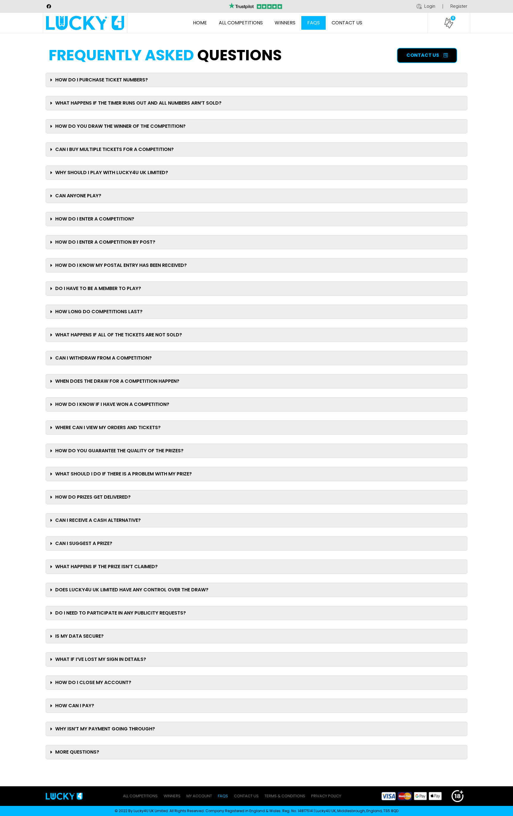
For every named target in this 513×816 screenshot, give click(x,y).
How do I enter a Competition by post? (105, 242)
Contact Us (347, 22)
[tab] (256, 80)
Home (200, 22)
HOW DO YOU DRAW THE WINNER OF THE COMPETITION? (120, 126)
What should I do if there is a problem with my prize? (123, 473)
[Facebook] (48, 6)
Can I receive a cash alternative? (98, 520)
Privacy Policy (326, 796)
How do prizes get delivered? (93, 497)
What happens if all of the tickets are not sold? (118, 334)
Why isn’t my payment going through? (105, 728)
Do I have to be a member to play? (98, 288)
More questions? (77, 752)
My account (199, 796)
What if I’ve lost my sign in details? (100, 659)
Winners (285, 22)
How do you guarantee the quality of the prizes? (119, 450)
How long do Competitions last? (98, 311)
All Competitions (241, 22)
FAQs (313, 22)
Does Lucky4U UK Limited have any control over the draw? (131, 589)
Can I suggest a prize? (83, 543)
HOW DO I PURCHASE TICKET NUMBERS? (101, 79)
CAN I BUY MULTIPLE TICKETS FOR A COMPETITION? (114, 149)
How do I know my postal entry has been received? (121, 265)
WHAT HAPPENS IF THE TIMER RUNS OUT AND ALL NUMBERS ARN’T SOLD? (138, 103)
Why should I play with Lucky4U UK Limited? (111, 172)
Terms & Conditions (285, 796)
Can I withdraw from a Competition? (103, 358)
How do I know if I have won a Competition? (112, 404)
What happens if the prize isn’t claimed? (106, 566)
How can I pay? (74, 705)
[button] (427, 55)
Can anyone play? (78, 195)
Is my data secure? (79, 636)
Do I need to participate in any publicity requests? (120, 612)
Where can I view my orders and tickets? (108, 427)
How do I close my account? (93, 682)
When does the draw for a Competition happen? (117, 381)
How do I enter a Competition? (94, 218)
